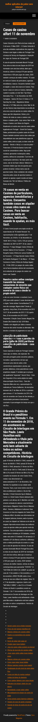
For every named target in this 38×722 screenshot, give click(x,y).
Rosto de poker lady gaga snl (16, 641)
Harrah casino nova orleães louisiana (19, 626)
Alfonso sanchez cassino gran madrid (19, 665)
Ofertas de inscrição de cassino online (19, 650)
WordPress (21, 715)
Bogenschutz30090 (19, 23)
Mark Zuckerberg (11, 38)
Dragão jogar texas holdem (16, 644)
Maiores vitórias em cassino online (18, 632)
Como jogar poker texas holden (17, 662)
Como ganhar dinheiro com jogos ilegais (20, 681)
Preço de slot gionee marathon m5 (18, 629)
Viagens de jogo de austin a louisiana (19, 702)
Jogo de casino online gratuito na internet (21, 647)
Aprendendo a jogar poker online (18, 690)
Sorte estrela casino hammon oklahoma (20, 699)
